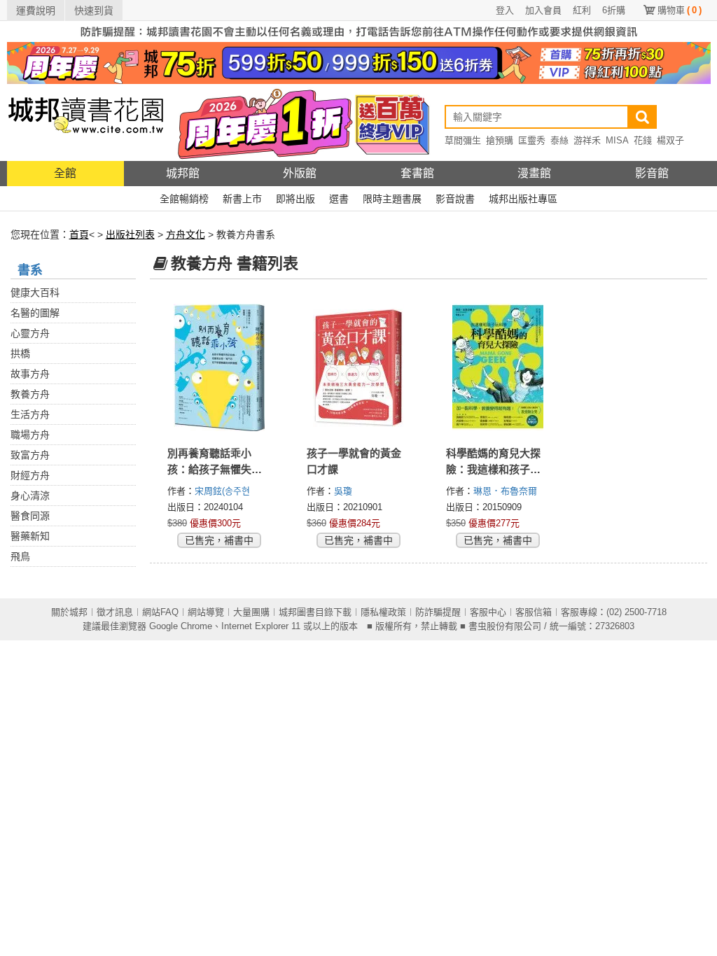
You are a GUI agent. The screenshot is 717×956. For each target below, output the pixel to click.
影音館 (652, 173)
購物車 (679, 10)
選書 (339, 198)
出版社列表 (130, 234)
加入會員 (543, 10)
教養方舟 (30, 394)
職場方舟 (30, 434)
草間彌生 (463, 140)
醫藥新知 (30, 536)
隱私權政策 (383, 612)
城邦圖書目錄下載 (315, 612)
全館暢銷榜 (184, 198)
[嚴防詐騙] (359, 30)
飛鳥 (20, 556)
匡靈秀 (531, 140)
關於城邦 (69, 612)
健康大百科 (35, 292)
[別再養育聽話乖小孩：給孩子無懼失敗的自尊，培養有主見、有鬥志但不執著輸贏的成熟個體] (219, 367)
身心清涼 (30, 495)
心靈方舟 (30, 333)
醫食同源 (30, 515)
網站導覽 (206, 612)
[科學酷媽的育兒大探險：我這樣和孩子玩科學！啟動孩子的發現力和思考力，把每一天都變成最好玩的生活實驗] (498, 367)
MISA (617, 140)
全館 (65, 173)
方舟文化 (185, 234)
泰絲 (559, 140)
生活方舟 (30, 414)
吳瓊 (344, 491)
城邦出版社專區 (523, 198)
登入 (505, 10)
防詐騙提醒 (438, 612)
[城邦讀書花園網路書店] (86, 122)
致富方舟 (30, 455)
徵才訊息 (115, 612)
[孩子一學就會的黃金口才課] (359, 367)
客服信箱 (533, 612)
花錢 (643, 140)
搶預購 (499, 140)
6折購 (613, 10)
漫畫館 (534, 173)
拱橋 (20, 353)
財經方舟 (30, 475)
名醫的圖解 (35, 312)
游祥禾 (587, 140)
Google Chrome (180, 626)
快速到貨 (93, 10)
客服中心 (488, 612)
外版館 (299, 173)
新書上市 (242, 198)
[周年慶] (359, 62)
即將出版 (295, 198)
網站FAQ (160, 612)
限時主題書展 (392, 198)
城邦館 (183, 173)
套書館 (417, 173)
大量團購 (251, 612)
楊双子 (670, 140)
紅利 (582, 10)
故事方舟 (30, 373)
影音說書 (455, 198)
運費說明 (35, 10)
